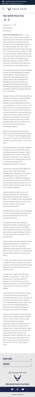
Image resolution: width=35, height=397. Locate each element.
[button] (16, 3)
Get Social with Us (17, 373)
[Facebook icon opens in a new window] (12, 389)
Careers (6, 364)
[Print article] (5, 20)
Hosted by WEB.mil (17, 394)
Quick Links (7, 358)
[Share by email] (9, 20)
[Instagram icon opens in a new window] (17, 389)
